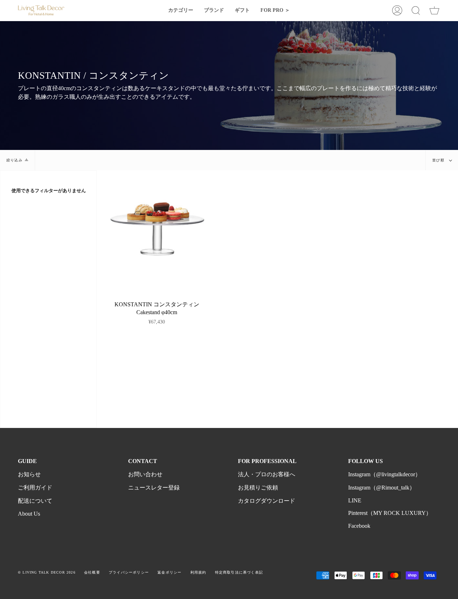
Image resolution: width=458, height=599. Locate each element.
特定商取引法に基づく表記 (239, 572)
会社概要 (92, 572)
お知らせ (29, 474)
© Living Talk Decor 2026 (46, 572)
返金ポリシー (169, 572)
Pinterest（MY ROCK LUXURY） (390, 513)
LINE (354, 500)
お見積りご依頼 (258, 487)
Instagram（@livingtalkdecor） (384, 474)
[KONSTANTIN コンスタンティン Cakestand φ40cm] (157, 230)
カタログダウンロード (266, 501)
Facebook (359, 526)
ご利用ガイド (35, 487)
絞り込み (14, 160)
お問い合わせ (145, 474)
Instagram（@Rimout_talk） (381, 487)
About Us (29, 514)
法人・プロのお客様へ (266, 474)
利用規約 (198, 572)
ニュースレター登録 (154, 487)
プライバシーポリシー (129, 572)
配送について (35, 501)
